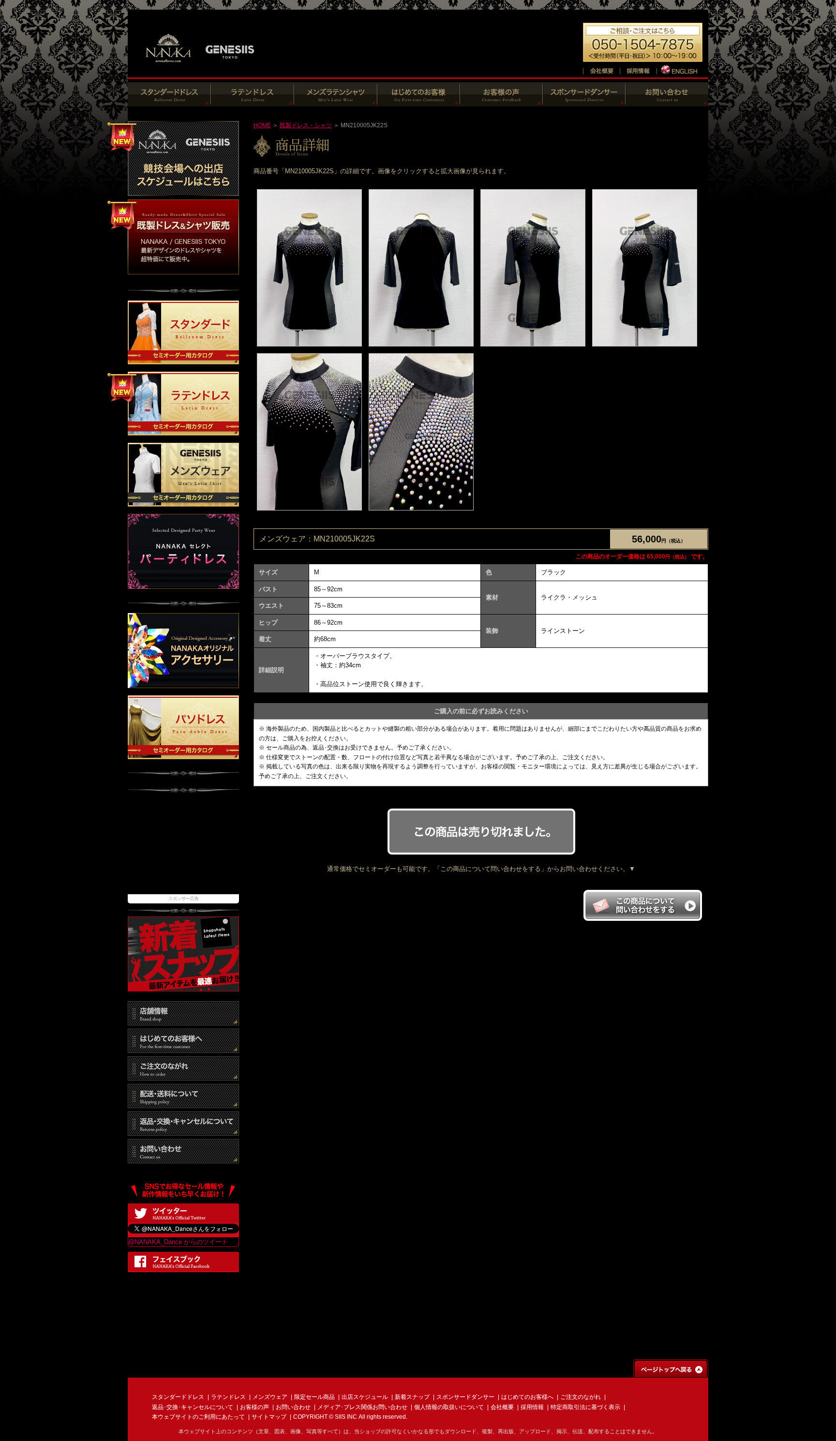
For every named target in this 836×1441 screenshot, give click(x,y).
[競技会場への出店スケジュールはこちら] (183, 191)
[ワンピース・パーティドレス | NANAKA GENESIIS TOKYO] (183, 584)
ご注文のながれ (580, 1397)
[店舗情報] (183, 1020)
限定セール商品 (314, 1397)
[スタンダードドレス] (169, 101)
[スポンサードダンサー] (584, 101)
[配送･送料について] (183, 1103)
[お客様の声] (501, 101)
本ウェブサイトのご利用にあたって (198, 1416)
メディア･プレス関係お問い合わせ (362, 1407)
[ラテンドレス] (252, 101)
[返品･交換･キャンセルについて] (183, 1130)
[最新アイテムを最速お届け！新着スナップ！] (183, 986)
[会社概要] (601, 69)
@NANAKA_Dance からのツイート (178, 1242)
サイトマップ (269, 1416)
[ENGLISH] (680, 69)
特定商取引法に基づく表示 (585, 1407)
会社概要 (502, 1407)
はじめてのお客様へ (527, 1397)
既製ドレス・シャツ (306, 125)
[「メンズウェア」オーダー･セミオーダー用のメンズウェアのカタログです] (183, 502)
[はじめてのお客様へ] (418, 101)
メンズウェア (270, 1397)
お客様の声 (254, 1407)
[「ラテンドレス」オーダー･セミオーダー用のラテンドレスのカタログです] (183, 431)
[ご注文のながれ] (183, 1075)
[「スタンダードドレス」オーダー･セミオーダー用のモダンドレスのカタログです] (183, 359)
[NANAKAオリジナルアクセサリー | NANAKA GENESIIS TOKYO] (183, 683)
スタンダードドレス (178, 1397)
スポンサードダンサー (465, 1397)
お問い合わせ (293, 1407)
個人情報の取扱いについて (449, 1407)
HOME (262, 125)
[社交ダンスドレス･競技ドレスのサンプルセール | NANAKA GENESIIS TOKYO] (183, 269)
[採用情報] (638, 69)
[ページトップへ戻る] (670, 1373)
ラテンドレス (228, 1397)
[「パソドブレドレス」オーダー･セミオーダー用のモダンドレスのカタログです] (183, 754)
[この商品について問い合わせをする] (642, 918)
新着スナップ (412, 1397)
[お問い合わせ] (667, 101)
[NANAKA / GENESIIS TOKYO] (200, 67)
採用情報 (532, 1407)
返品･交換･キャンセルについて (192, 1407)
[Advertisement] (183, 848)
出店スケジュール (365, 1397)
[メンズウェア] (335, 101)
